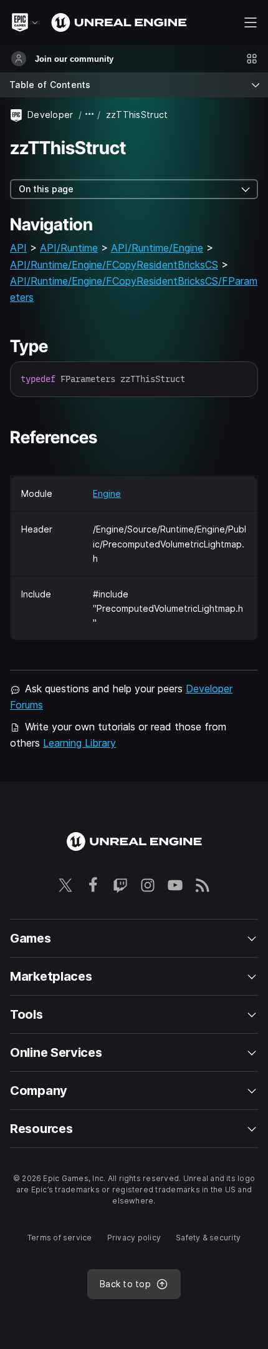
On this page (46, 189)
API (18, 248)
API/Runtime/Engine (157, 248)
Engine (107, 493)
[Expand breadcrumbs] (90, 114)
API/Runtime (69, 248)
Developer (50, 114)
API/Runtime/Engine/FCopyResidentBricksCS (114, 264)
